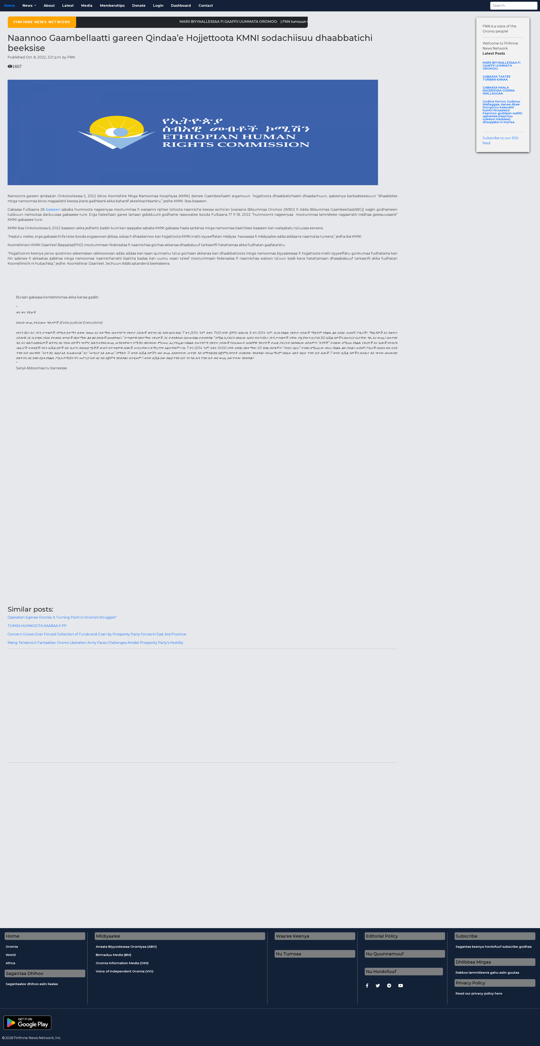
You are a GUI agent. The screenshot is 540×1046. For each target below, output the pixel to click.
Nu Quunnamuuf (385, 953)
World (11, 954)
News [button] (28, 6)
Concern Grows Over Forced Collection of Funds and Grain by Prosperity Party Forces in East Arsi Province (97, 634)
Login (158, 6)
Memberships (112, 6)
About (49, 6)
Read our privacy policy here (479, 993)
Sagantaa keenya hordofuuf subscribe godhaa (494, 946)
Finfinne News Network (42, 22)
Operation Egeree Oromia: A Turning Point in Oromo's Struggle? (62, 617)
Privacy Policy (470, 982)
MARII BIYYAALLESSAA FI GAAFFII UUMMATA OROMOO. (210, 22)
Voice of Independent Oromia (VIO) (124, 971)
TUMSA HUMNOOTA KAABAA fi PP (37, 626)
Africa (10, 963)
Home (9, 6)
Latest (68, 6)
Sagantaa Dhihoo (24, 973)
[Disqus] (202, 705)
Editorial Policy (382, 936)
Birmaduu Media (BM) (113, 954)
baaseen (53, 210)
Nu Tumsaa (288, 953)
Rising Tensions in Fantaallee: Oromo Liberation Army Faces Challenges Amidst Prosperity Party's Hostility (95, 643)
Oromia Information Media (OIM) (122, 963)
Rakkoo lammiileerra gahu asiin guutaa (487, 972)
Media (86, 6)
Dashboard (181, 6)
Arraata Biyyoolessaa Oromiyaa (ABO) (126, 946)
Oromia (12, 946)
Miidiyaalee (108, 936)
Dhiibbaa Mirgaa (473, 962)
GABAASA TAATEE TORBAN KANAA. (496, 78)
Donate (139, 6)
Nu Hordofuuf (381, 971)
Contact (205, 6)
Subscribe (467, 936)
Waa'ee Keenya (292, 936)
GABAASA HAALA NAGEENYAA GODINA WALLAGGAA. (499, 90)
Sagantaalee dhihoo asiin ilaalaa (32, 983)
